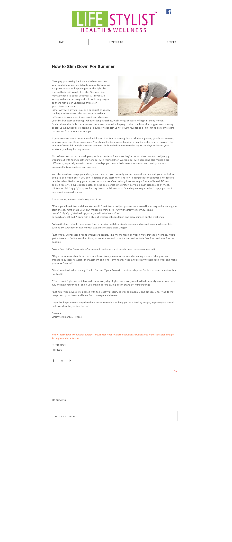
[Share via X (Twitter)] (61, 360)
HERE (145, 498)
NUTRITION (59, 345)
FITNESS (57, 349)
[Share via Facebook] (53, 360)
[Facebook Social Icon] (168, 11)
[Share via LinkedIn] (70, 360)
